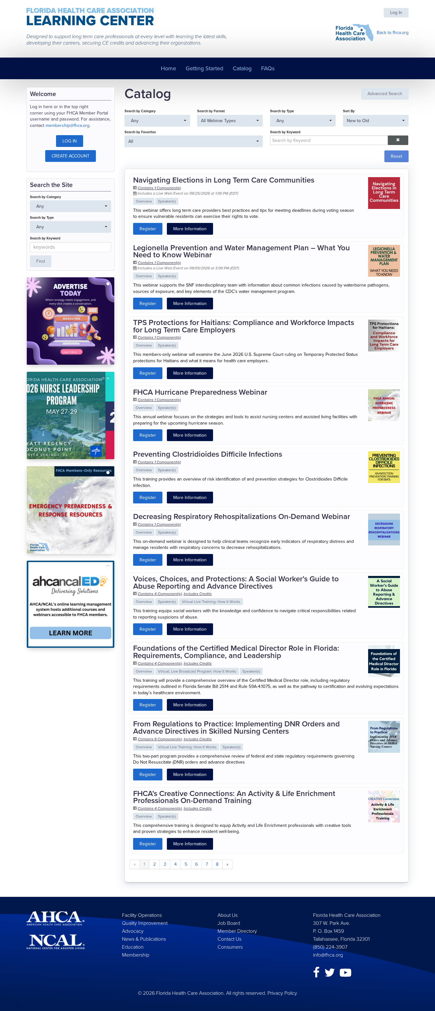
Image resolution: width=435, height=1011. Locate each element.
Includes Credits (198, 594)
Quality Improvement (145, 923)
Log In (396, 12)
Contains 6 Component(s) (160, 739)
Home (168, 68)
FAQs (268, 68)
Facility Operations (142, 915)
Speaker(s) (167, 201)
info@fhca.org (328, 955)
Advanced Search (384, 93)
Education (133, 947)
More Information (190, 228)
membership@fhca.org (67, 125)
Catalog (242, 68)
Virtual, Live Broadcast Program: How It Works (197, 671)
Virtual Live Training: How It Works (211, 602)
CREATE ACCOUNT (70, 156)
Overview (144, 201)
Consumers (230, 947)
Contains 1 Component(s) (159, 188)
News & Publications (144, 939)
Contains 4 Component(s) (160, 594)
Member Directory (237, 931)
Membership (135, 955)
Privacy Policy (282, 993)
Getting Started (204, 68)
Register (147, 228)
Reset (396, 156)
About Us (228, 915)
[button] (398, 140)
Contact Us (229, 939)
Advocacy (133, 931)
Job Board (229, 923)
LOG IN (69, 141)
